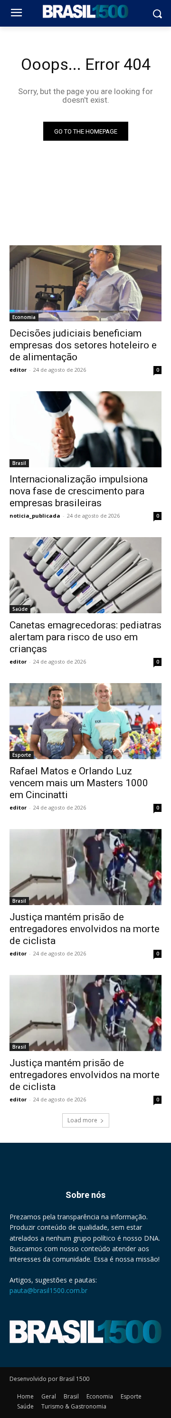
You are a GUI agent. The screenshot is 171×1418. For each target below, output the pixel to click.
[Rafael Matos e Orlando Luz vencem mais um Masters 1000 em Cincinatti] (86, 721)
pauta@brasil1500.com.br (48, 1290)
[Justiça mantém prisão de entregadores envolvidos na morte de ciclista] (86, 867)
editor (18, 369)
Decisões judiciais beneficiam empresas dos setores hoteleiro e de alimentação (83, 345)
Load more (82, 1120)
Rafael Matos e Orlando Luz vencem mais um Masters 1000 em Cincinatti (79, 783)
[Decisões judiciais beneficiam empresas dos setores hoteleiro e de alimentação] (86, 283)
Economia (24, 317)
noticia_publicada (35, 515)
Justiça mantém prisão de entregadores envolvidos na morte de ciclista (85, 928)
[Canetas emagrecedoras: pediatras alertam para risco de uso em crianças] (86, 575)
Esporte (21, 755)
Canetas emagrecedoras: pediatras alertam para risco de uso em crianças (86, 637)
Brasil (19, 463)
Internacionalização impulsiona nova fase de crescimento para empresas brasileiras (79, 491)
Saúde (20, 609)
